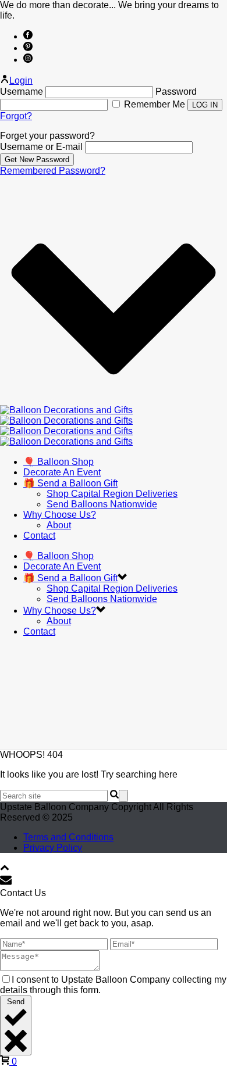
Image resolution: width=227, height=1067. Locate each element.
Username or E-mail (41, 147)
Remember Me (154, 104)
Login (21, 80)
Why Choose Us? (59, 515)
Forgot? (16, 116)
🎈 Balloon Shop (58, 462)
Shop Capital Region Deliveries (112, 494)
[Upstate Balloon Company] (66, 425)
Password (176, 91)
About (59, 525)
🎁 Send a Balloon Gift (70, 483)
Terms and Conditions (68, 837)
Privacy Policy (52, 848)
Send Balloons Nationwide (102, 504)
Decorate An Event (62, 472)
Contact (39, 535)
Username (21, 91)
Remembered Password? (52, 171)
